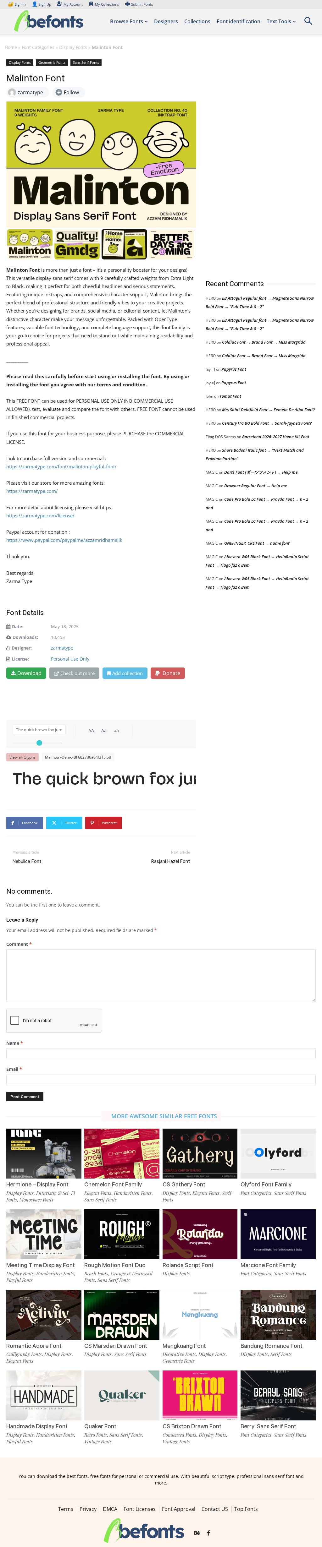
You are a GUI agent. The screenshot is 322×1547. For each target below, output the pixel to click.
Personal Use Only (70, 659)
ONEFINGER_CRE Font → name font (257, 543)
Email (14, 1069)
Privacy (88, 1509)
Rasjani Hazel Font (170, 861)
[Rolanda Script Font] (200, 1234)
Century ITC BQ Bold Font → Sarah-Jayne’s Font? (267, 423)
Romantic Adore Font (34, 1346)
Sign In (17, 4)
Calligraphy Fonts (24, 1354)
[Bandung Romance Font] (278, 1315)
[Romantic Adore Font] (43, 1315)
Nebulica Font (27, 861)
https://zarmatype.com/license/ (40, 515)
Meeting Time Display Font (40, 1265)
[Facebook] (208, 1533)
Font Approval (178, 1509)
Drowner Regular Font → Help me (255, 485)
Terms (65, 1509)
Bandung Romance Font (272, 1346)
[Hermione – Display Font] (43, 1154)
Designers (166, 21)
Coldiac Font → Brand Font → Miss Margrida (264, 342)
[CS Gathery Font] (200, 1154)
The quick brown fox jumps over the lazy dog (104, 780)
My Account (73, 4)
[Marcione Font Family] (278, 1234)
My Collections (107, 4)
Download (29, 673)
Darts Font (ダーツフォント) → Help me (261, 472)
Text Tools (279, 21)
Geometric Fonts (51, 62)
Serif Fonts (281, 1354)
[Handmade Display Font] (43, 1395)
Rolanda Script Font (188, 1265)
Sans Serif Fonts (86, 62)
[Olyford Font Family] (278, 1154)
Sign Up (41, 4)
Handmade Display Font (37, 1426)
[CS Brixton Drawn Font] (200, 1395)
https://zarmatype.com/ (32, 491)
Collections (197, 21)
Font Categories (38, 47)
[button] (308, 23)
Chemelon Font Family (113, 1184)
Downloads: (25, 637)
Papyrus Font (233, 369)
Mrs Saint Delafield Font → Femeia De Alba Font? (268, 409)
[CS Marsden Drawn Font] (121, 1315)
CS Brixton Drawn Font (192, 1426)
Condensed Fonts (179, 1435)
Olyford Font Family (266, 1184)
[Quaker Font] (121, 1395)
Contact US (215, 1509)
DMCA (110, 1509)
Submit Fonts (142, 4)
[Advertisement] (253, 163)
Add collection (127, 673)
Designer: (22, 648)
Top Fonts (246, 1509)
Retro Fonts (95, 1435)
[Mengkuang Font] (200, 1315)
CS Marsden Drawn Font (115, 1346)
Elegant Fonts (97, 1193)
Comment (19, 944)
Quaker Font (100, 1426)
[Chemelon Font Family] (121, 1154)
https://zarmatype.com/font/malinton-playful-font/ (61, 466)
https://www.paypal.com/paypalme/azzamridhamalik (64, 540)
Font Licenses (140, 1509)
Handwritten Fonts (133, 1193)
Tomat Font (230, 396)
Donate (170, 673)
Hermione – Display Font (37, 1184)
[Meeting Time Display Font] (43, 1234)
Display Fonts (73, 47)
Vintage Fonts (98, 1441)
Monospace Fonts (36, 1199)
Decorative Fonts (179, 1354)
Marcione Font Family (268, 1265)
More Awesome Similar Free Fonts (164, 1116)
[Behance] (197, 1533)
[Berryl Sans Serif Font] (278, 1395)
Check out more (77, 673)
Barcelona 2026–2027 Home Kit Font (275, 436)
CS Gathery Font (184, 1184)
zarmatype (62, 648)
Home (11, 47)
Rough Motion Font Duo (115, 1265)
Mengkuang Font (184, 1346)
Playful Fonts (19, 1280)
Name (14, 1043)
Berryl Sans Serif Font (268, 1426)
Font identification (238, 21)
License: (20, 659)
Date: (17, 626)
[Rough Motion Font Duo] (121, 1234)
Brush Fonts (96, 1273)
